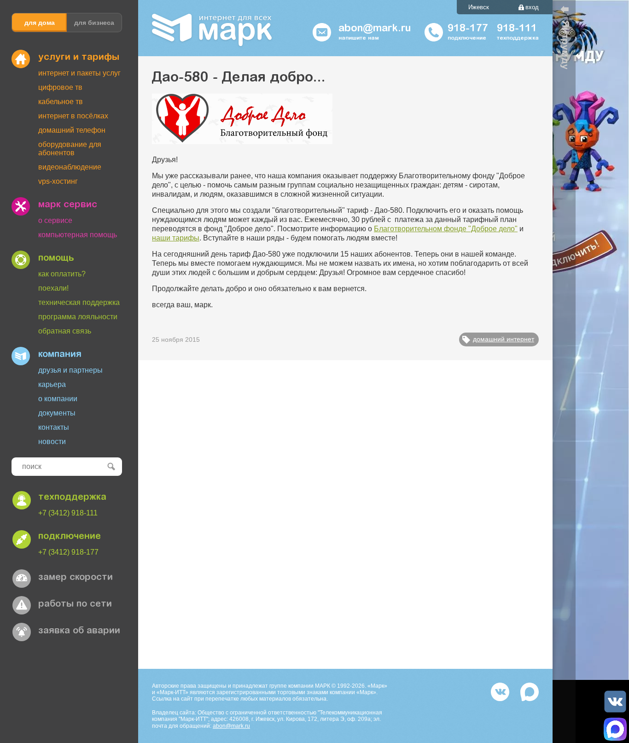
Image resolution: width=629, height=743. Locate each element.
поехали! (53, 288)
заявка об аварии (79, 631)
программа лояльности (77, 317)
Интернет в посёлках (73, 116)
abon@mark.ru (231, 726)
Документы (57, 413)
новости (52, 441)
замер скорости (75, 577)
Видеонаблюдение (69, 167)
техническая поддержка (79, 302)
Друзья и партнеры (70, 370)
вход (532, 7)
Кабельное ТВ (60, 101)
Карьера (52, 384)
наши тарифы (175, 238)
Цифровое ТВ (60, 87)
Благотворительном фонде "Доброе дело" (446, 229)
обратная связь (64, 331)
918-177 (468, 29)
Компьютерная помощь (77, 235)
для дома (39, 22)
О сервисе (55, 220)
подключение (69, 536)
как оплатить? (62, 274)
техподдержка (72, 497)
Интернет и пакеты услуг (79, 73)
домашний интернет (503, 339)
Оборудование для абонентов (69, 148)
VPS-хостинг (58, 181)
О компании (57, 399)
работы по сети (75, 604)
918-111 (517, 29)
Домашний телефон (71, 130)
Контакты (53, 427)
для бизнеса (94, 22)
